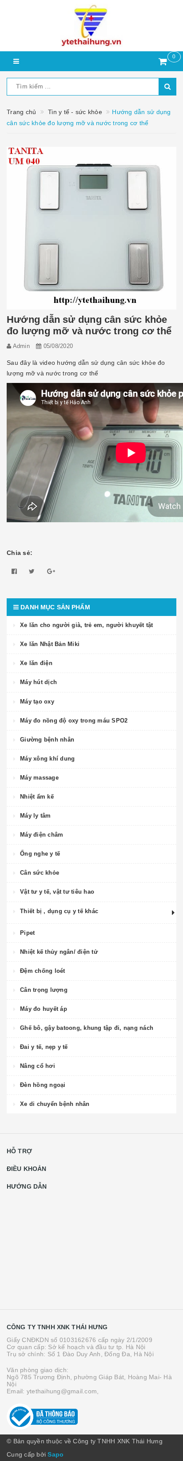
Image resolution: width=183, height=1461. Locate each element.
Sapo (56, 1454)
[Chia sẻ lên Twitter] (32, 571)
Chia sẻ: (19, 552)
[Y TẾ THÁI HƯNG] (91, 25)
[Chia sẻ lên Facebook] (14, 571)
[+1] (51, 571)
